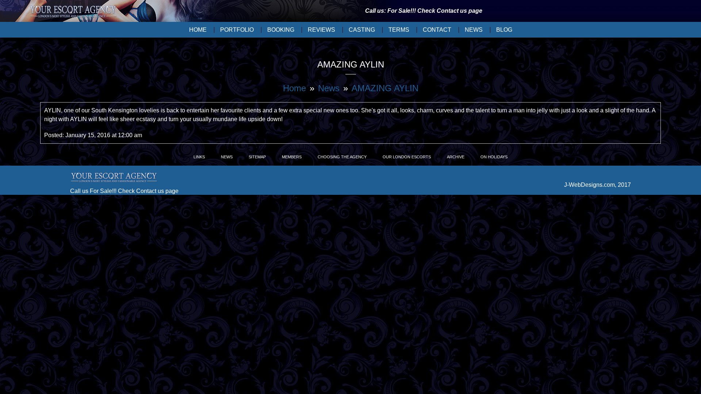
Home (198, 30)
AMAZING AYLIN (385, 88)
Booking (280, 30)
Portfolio (237, 30)
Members (292, 157)
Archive (455, 157)
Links (199, 157)
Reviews (321, 30)
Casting (362, 30)
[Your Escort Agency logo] (73, 12)
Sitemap (257, 157)
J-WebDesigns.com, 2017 (597, 185)
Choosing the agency (342, 157)
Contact (437, 30)
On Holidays (493, 157)
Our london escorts (407, 157)
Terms (398, 30)
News (474, 30)
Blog (504, 30)
